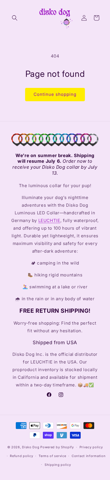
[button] (14, 18)
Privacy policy (91, 447)
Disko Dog (30, 447)
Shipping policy (58, 465)
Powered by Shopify (57, 447)
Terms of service (52, 456)
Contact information (88, 456)
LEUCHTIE (49, 220)
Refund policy (21, 456)
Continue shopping (55, 94)
